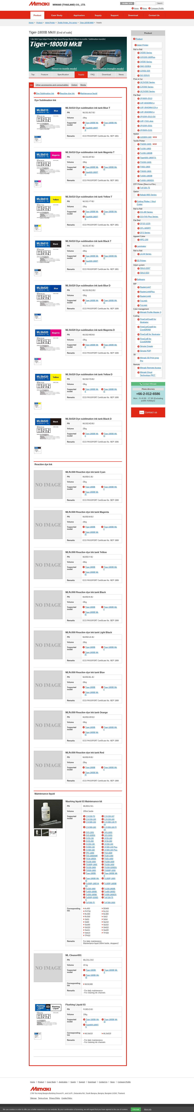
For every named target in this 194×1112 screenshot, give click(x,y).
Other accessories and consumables (52, 85)
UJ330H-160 (148, 137)
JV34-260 (108, 841)
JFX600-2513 (146, 98)
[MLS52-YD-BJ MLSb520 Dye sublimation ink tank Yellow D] (48, 401)
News (145, 9)
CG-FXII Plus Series (149, 216)
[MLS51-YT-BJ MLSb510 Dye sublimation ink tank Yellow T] (48, 223)
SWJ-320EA (145, 66)
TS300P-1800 (91, 865)
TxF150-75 (108, 897)
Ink (31, 85)
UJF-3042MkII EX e (149, 107)
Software (141, 279)
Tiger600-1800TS (148, 158)
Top (33, 74)
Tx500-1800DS (110, 895)
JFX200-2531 (146, 125)
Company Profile (157, 9)
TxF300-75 (90, 903)
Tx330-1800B (109, 889)
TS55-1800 (108, 859)
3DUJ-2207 (145, 268)
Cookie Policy (66, 1098)
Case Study (56, 15)
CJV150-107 (109, 816)
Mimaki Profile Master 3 (150, 312)
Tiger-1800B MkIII (86, 23)
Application (79, 15)
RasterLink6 (145, 296)
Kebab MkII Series (148, 195)
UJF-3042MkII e (147, 112)
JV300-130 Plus (110, 847)
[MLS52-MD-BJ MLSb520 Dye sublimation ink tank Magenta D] (48, 356)
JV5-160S (108, 832)
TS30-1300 (108, 856)
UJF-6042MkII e (147, 103)
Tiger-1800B (90, 487)
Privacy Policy (54, 1098)
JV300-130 (90, 847)
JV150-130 (90, 844)
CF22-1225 (145, 223)
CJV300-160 (91, 827)
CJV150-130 (91, 819)
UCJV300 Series (147, 91)
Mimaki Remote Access (150, 368)
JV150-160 (108, 844)
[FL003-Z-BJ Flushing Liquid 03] (48, 1031)
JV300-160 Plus (110, 850)
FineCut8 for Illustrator (150, 334)
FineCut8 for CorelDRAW (145, 340)
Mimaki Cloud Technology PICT (147, 373)
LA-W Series (145, 254)
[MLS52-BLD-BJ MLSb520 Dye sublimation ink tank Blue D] (48, 312)
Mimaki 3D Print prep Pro (149, 359)
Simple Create (146, 346)
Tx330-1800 (90, 889)
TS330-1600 (109, 865)
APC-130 (144, 239)
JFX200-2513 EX (147, 116)
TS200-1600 (109, 862)
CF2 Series (145, 232)
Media (83, 85)
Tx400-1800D (109, 892)
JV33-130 (90, 838)
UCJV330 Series (147, 82)
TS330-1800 (91, 867)
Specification (63, 74)
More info (147, 1109)
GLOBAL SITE (127, 3)
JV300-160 (90, 850)
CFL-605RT (145, 228)
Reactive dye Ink (67, 93)
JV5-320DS (90, 835)
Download (133, 15)
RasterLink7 (145, 287)
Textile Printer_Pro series (67, 23)
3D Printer (141, 260)
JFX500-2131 (146, 130)
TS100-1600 (91, 862)
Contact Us (154, 15)
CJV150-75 (90, 816)
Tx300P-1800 (109, 878)
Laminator (141, 246)
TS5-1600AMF (92, 856)
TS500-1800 (91, 870)
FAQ (93, 74)
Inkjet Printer (50, 23)
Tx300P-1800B (110, 884)
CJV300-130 (91, 822)
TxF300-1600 (109, 903)
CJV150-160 (109, 819)
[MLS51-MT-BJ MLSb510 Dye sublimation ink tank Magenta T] (48, 179)
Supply (98, 15)
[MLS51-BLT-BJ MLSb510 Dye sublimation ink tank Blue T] (48, 134)
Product (37, 15)
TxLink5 (143, 301)
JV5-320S (108, 835)
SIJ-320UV (145, 75)
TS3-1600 (108, 853)
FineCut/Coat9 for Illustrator (148, 320)
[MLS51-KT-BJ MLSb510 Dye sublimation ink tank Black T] (48, 267)
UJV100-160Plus (147, 57)
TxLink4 (143, 305)
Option (74, 85)
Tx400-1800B (91, 892)
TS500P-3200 (109, 870)
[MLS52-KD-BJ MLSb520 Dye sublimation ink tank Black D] (48, 445)
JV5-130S (90, 832)
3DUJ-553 (144, 273)
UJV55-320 (145, 71)
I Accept (136, 1109)
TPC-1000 (90, 853)
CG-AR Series (146, 212)
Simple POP (145, 351)
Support (114, 15)
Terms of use (43, 1098)
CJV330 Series (146, 87)
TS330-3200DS (110, 867)
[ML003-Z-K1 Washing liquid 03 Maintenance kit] (48, 828)
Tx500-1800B (91, 895)
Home (136, 9)
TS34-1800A (91, 859)
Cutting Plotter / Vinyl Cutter (146, 202)
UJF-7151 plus (146, 121)
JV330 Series (146, 62)
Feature (44, 74)
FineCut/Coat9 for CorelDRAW (148, 328)
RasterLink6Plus (147, 291)
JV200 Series (146, 53)
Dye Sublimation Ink (45, 93)
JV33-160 (108, 838)
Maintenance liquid (88, 93)
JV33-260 (90, 841)
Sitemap (33, 1098)
